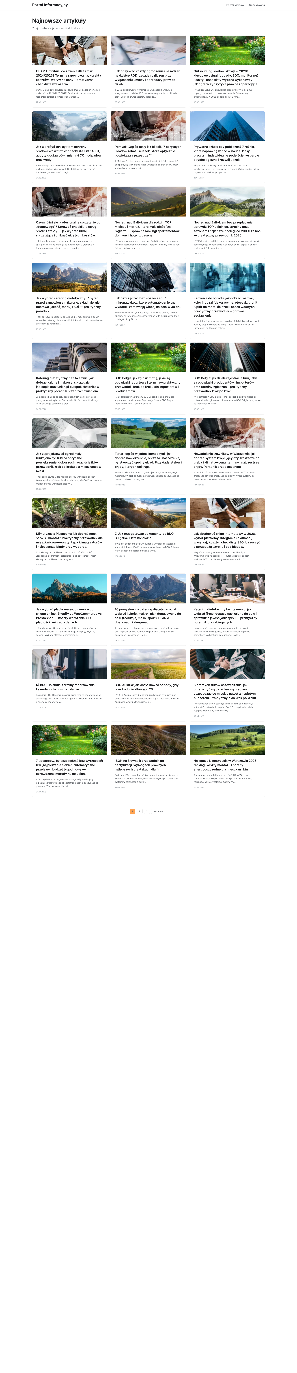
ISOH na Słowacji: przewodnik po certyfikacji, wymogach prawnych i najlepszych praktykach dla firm (141, 765)
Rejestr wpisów (235, 4)
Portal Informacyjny (50, 5)
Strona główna (256, 4)
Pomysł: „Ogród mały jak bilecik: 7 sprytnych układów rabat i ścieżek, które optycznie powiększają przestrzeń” (148, 151)
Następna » (159, 811)
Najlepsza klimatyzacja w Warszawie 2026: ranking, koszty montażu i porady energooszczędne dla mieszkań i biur (225, 765)
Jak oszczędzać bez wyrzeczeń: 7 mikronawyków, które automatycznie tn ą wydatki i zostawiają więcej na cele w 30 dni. (148, 302)
